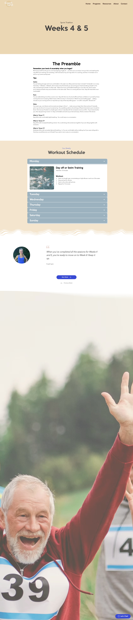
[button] (107, 4)
